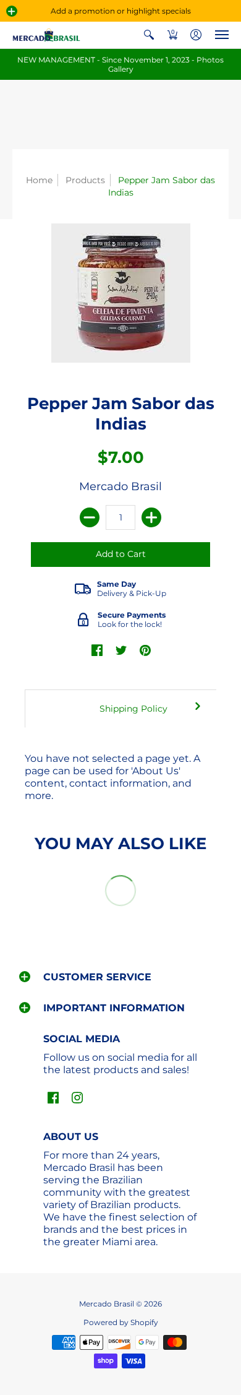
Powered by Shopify (120, 1322)
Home (39, 180)
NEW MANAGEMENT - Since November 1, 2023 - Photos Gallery (120, 64)
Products (85, 180)
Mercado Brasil (120, 486)
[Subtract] (89, 517)
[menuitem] (149, 35)
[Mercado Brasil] (46, 35)
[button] (11, 11)
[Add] (151, 517)
